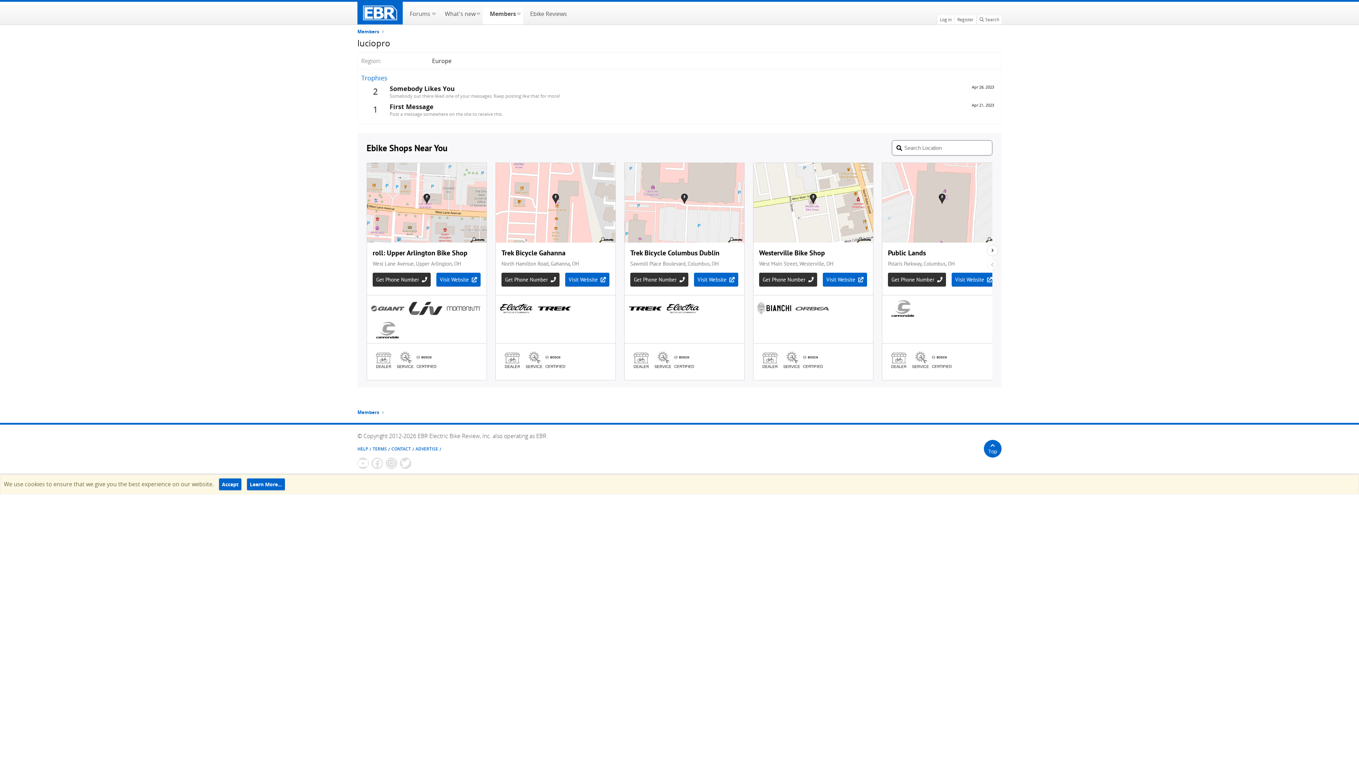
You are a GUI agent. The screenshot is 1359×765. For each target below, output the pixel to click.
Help (362, 449)
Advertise (426, 449)
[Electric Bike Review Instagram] (391, 463)
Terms (380, 449)
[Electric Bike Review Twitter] (405, 463)
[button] (433, 13)
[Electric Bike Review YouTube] (363, 463)
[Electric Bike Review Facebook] (377, 463)
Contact (401, 449)
